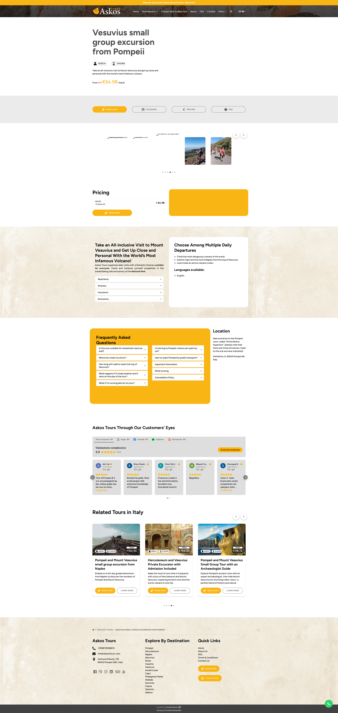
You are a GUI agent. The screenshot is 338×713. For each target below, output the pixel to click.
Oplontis (149, 689)
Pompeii (149, 648)
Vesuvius (149, 657)
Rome (148, 660)
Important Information (166, 364)
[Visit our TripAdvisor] (117, 671)
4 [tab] (170, 172)
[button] (92, 477)
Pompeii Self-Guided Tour (174, 11)
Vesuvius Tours (105, 630)
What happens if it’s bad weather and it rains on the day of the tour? (118, 375)
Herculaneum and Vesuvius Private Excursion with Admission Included (115, 564)
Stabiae (149, 679)
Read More (103, 279)
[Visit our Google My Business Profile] (100, 671)
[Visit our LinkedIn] (111, 671)
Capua (148, 686)
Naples (148, 654)
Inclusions (103, 292)
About (193, 11)
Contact (211, 11)
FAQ (202, 11)
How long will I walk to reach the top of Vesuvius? (118, 366)
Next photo (244, 135)
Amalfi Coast (151, 670)
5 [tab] (172, 172)
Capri (148, 673)
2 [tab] (165, 172)
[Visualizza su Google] (98, 465)
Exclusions (103, 299)
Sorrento (149, 682)
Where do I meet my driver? (112, 357)
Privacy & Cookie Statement (169, 710)
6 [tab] (174, 172)
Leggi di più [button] (195, 490)
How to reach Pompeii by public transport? (176, 357)
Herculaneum (152, 651)
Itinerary (102, 285)
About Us (202, 651)
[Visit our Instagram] (105, 671)
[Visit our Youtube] (123, 671)
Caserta (149, 663)
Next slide (244, 516)
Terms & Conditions (208, 657)
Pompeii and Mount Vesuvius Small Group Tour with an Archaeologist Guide (169, 564)
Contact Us (204, 660)
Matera (148, 692)
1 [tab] (163, 172)
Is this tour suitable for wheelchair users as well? (120, 350)
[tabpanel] (169, 151)
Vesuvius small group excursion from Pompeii (140, 630)
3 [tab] (167, 172)
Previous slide (236, 516)
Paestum (149, 667)
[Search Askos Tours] (231, 11)
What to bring (162, 370)
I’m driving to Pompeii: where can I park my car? (176, 350)
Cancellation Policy (164, 377)
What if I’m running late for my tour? (117, 383)
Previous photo (236, 135)
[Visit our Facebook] (95, 671)
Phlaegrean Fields (154, 676)
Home (136, 11)
